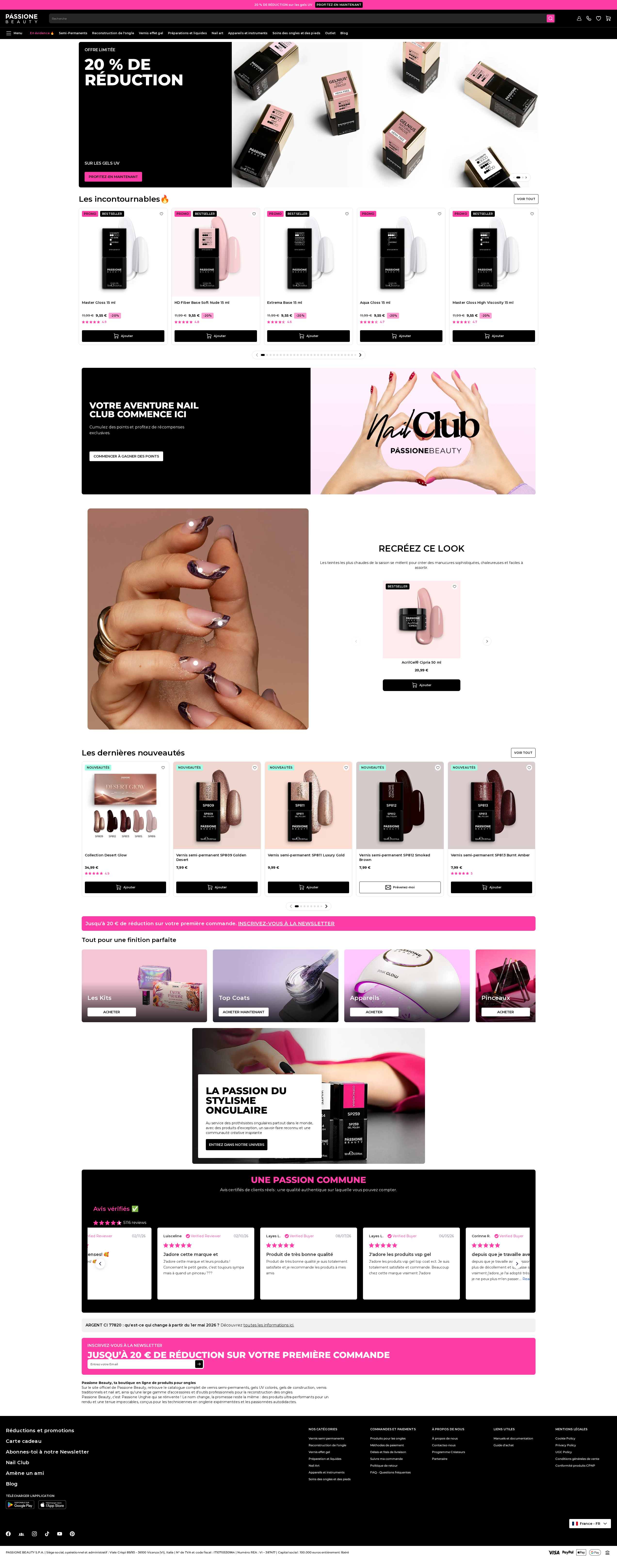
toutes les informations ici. (268, 1325)
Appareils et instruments (248, 33)
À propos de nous (445, 1438)
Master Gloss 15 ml (99, 302)
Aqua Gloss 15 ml (375, 302)
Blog (344, 33)
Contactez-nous (444, 1445)
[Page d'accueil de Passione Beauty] (21, 18)
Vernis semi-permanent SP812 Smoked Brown (394, 857)
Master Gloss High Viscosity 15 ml (483, 302)
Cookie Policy (565, 1438)
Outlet (330, 33)
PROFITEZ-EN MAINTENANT (339, 5)
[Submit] (550, 18)
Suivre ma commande (386, 1458)
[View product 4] (195, 663)
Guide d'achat (504, 1445)
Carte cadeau (23, 1441)
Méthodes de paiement (387, 1445)
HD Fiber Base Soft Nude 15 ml (202, 302)
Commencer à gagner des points (126, 456)
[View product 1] (200, 570)
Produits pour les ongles (388, 1438)
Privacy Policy (565, 1445)
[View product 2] (191, 524)
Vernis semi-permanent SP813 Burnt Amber (490, 855)
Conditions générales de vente (577, 1458)
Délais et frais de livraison (388, 1452)
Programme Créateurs (448, 1452)
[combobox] (302, 18)
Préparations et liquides (187, 33)
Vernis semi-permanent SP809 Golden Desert (211, 857)
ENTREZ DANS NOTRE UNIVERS (236, 1144)
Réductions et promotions (40, 1430)
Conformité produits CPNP (575, 1465)
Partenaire (439, 1458)
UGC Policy (563, 1452)
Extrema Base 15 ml (284, 302)
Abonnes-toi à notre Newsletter (47, 1452)
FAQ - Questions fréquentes (390, 1472)
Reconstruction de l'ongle (113, 33)
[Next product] (487, 641)
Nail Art (314, 1465)
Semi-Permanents (73, 33)
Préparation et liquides (325, 1458)
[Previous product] (356, 641)
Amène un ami (25, 1473)
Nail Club (17, 1462)
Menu (18, 33)
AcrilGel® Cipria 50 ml (421, 662)
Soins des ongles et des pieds (296, 33)
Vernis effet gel (151, 33)
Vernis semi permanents (326, 1438)
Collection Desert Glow (106, 855)
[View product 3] (220, 623)
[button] (100, 1264)
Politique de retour (384, 1465)
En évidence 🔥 (42, 33)
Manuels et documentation (513, 1438)
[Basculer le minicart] (608, 18)
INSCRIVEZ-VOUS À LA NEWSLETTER (286, 923)
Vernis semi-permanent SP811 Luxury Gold (306, 855)
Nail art (217, 33)
